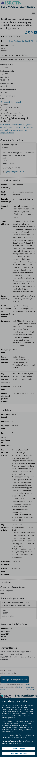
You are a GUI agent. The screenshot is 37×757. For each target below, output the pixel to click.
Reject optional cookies (19, 753)
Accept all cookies (19, 749)
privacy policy (13, 735)
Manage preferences (9, 741)
